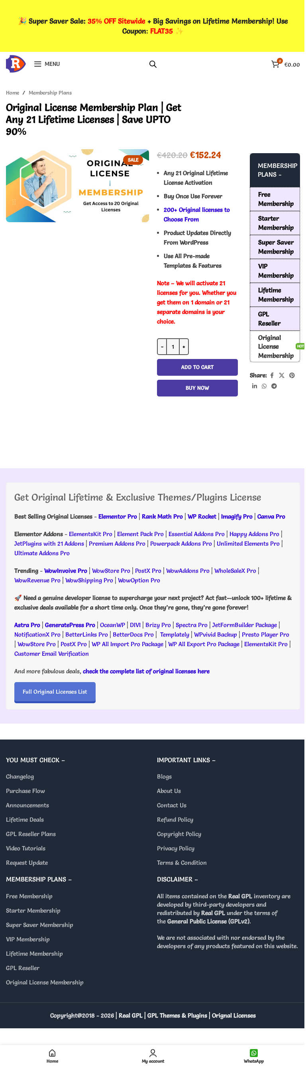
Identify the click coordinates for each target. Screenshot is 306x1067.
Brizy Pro (158, 625)
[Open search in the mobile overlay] (153, 64)
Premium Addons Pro (117, 543)
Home (12, 92)
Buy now (197, 388)
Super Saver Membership (39, 925)
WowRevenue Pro (37, 580)
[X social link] (282, 375)
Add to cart (197, 367)
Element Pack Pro (140, 534)
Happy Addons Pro (254, 534)
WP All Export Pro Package (203, 644)
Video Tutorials (25, 848)
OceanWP (113, 625)
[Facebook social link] (272, 375)
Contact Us (171, 805)
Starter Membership (33, 910)
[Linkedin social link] (254, 386)
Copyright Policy (179, 834)
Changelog (20, 777)
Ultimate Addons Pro (42, 553)
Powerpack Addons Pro (181, 543)
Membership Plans (50, 92)
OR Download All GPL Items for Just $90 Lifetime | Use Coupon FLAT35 (197, 426)
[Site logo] (16, 62)
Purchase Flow (25, 791)
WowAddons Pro (188, 570)
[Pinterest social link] (292, 375)
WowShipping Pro (89, 580)
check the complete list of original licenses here (146, 671)
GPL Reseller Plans (31, 834)
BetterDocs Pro (133, 634)
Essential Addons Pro (197, 534)
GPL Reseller (22, 968)
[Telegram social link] (274, 386)
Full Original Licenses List (55, 691)
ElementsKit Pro (90, 534)
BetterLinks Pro (86, 634)
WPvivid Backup (216, 634)
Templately (174, 634)
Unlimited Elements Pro (248, 543)
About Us (169, 791)
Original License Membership (45, 982)
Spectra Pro (192, 625)
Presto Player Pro (265, 634)
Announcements (27, 805)
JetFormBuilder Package (244, 625)
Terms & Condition (182, 863)
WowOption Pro (139, 580)
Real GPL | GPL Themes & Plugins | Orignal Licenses (187, 1015)
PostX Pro (148, 570)
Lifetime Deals (25, 820)
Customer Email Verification (51, 653)
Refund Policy (175, 820)
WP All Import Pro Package (127, 644)
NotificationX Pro (37, 634)
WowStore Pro (111, 570)
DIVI (136, 625)
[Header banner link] (153, 26)
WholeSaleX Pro (235, 570)
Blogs (164, 777)
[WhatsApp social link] (264, 386)
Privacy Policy (175, 848)
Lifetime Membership (34, 953)
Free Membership (29, 896)
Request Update (27, 863)
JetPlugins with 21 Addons (49, 543)
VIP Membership (28, 939)
